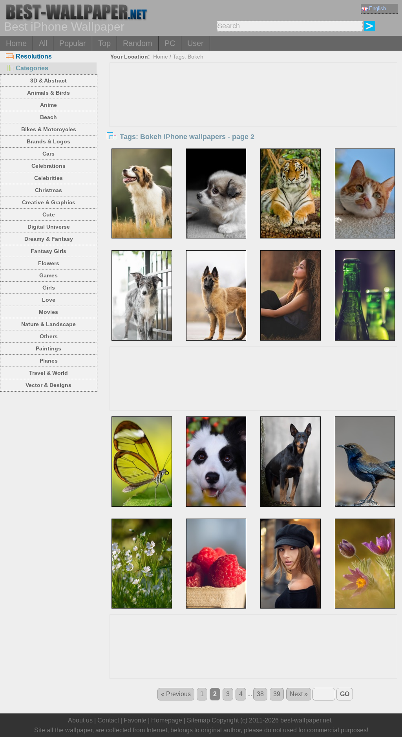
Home (16, 43)
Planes (49, 361)
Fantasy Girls (48, 251)
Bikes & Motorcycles (48, 129)
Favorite (135, 720)
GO (344, 694)
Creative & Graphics (48, 202)
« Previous (176, 694)
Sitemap (198, 720)
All (43, 43)
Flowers (48, 263)
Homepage (166, 720)
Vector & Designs (48, 385)
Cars (48, 153)
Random (137, 43)
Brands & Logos (48, 141)
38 (260, 694)
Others (49, 336)
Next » (299, 694)
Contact (108, 720)
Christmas (48, 190)
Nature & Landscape (48, 324)
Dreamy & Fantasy (48, 239)
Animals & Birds (48, 93)
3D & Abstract (48, 80)
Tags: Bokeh (188, 56)
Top (104, 43)
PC (169, 43)
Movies (48, 312)
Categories (32, 68)
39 (276, 694)
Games (48, 275)
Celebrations (48, 166)
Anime (48, 105)
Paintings (48, 348)
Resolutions (34, 56)
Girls (48, 287)
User (195, 43)
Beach (48, 117)
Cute (48, 214)
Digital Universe (48, 227)
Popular (72, 43)
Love (48, 300)
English (377, 8)
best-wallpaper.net (305, 720)
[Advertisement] (253, 122)
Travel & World (48, 373)
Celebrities (48, 178)
